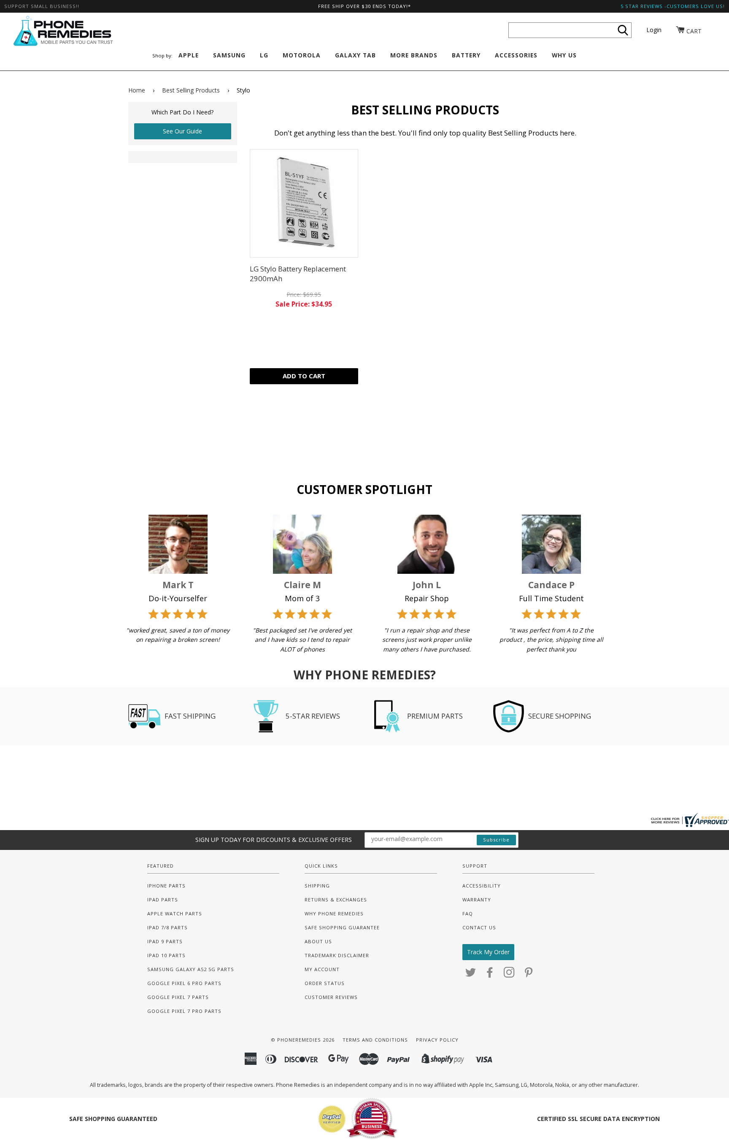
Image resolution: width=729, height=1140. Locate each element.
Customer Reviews (331, 997)
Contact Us (479, 927)
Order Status (325, 983)
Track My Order (488, 952)
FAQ (467, 913)
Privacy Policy (437, 1040)
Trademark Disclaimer (337, 955)
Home (136, 90)
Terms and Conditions (375, 1040)
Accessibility (481, 885)
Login (654, 30)
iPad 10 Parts (166, 955)
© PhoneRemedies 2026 (303, 1040)
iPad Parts (162, 899)
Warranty (476, 899)
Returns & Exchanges (336, 899)
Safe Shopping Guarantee (342, 927)
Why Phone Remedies (334, 913)
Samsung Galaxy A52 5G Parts (190, 969)
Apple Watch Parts (174, 913)
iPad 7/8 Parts (167, 927)
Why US (564, 55)
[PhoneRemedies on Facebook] (490, 975)
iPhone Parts (166, 885)
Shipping (317, 885)
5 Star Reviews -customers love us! (673, 6)
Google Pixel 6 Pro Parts (184, 983)
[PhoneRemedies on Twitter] (470, 975)
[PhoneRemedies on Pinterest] (529, 975)
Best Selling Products (191, 90)
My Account (322, 969)
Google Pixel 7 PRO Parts (184, 1011)
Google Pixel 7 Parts (178, 997)
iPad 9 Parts (165, 941)
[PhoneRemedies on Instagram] (509, 975)
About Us (318, 941)
